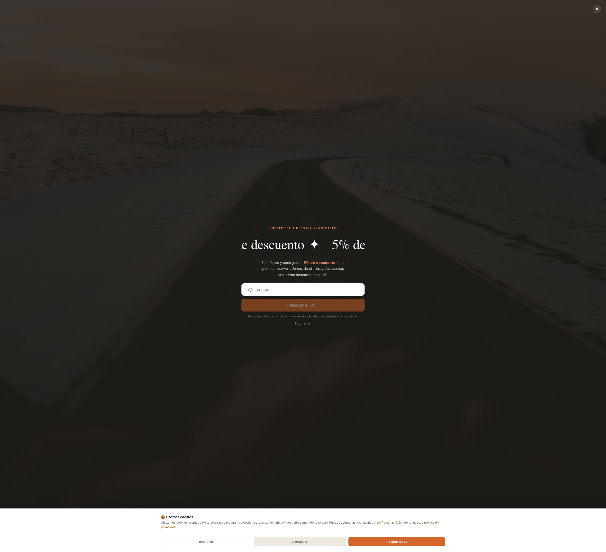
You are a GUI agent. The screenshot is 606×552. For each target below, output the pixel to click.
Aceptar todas (396, 541)
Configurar (300, 541)
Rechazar (206, 541)
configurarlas (385, 522)
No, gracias (303, 323)
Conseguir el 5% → (303, 305)
